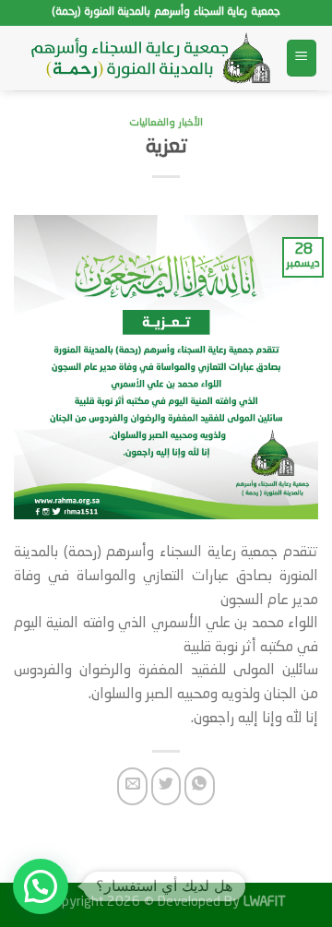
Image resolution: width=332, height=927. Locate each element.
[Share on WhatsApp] (199, 786)
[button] (40, 886)
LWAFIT (263, 902)
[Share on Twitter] (166, 786)
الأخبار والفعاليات (166, 122)
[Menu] (302, 58)
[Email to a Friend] (132, 786)
